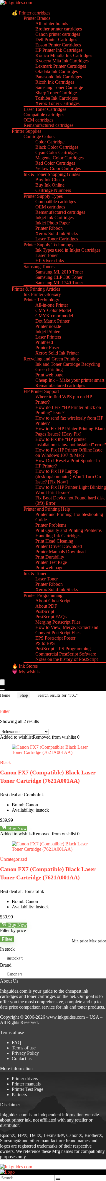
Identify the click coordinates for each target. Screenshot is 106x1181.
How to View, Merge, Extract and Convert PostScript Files (66, 630)
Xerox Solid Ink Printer (57, 352)
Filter (7, 939)
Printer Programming (43, 595)
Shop (23, 695)
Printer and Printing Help (47, 509)
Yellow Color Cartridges (58, 168)
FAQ (16, 1042)
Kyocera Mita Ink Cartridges (62, 60)
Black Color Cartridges (56, 147)
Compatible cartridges (44, 114)
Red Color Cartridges (55, 163)
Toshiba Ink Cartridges (56, 98)
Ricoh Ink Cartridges (54, 82)
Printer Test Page (51, 562)
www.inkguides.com (65, 1017)
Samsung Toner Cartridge (59, 87)
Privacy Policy (25, 1053)
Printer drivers (25, 1078)
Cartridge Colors (39, 136)
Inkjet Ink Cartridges (54, 217)
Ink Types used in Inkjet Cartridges (67, 250)
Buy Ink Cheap (49, 179)
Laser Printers (48, 336)
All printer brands (51, 23)
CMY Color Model (53, 310)
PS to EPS (45, 643)
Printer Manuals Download (60, 551)
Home (5, 695)
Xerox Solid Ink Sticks (56, 233)
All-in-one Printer (51, 305)
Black (5, 762)
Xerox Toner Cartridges (57, 103)
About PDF (46, 606)
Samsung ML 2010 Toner (59, 271)
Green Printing (49, 369)
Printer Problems (50, 525)
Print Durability (49, 556)
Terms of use (24, 1047)
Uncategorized (13, 859)
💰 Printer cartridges (31, 12)
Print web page (49, 374)
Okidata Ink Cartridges (56, 71)
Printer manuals (26, 1083)
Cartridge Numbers (53, 190)
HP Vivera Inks (49, 260)
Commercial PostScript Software (65, 653)
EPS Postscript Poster (55, 637)
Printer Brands (37, 18)
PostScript (44, 611)
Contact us (22, 1058)
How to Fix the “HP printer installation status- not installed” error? (70, 442)
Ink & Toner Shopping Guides (52, 174)
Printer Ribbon (49, 228)
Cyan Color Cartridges (56, 152)
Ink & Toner (35, 573)
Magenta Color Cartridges (59, 157)
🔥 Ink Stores (25, 666)
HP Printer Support (41, 391)
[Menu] (2, 682)
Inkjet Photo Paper (52, 222)
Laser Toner (46, 255)
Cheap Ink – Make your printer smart (69, 380)
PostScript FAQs (51, 616)
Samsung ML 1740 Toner (59, 282)
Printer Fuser (47, 347)
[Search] (2, 689)
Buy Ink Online (49, 184)
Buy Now (17, 828)
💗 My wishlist (26, 671)
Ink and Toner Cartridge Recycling (67, 364)
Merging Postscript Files (57, 622)
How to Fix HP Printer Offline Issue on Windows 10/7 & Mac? (68, 452)
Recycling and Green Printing (51, 358)
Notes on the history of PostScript (66, 659)
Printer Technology (41, 299)
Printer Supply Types (43, 196)
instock (13, 958)
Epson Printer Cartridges (58, 44)
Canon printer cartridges (57, 34)
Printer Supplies (26, 131)
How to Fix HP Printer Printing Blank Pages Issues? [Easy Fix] (70, 431)
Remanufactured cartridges (48, 125)
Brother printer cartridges (58, 28)
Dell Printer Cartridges (56, 39)
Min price (80, 941)
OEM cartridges (38, 119)
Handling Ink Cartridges (57, 535)
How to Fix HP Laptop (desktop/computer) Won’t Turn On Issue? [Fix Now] (68, 476)
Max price (97, 941)
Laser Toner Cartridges (45, 109)
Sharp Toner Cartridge (56, 92)
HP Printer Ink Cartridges (58, 50)
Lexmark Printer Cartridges (60, 66)
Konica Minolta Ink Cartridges (63, 55)
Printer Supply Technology (49, 244)
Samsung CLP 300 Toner (58, 277)
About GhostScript (52, 600)
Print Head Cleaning (54, 540)
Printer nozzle (48, 326)
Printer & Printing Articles (36, 289)
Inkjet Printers (48, 331)
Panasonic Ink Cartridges (58, 76)
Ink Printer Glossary (42, 294)
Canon (12, 974)
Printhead (44, 342)
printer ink (21, 1119)
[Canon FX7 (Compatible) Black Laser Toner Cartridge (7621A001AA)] (53, 752)
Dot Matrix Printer (52, 320)
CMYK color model (54, 315)
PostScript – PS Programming (63, 648)
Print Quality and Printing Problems (68, 530)
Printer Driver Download (58, 546)
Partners (19, 1094)
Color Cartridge (49, 141)
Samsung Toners (39, 266)
